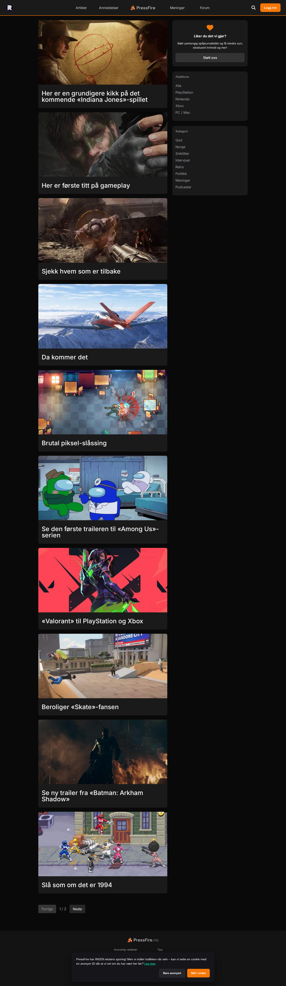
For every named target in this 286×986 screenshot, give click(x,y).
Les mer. (150, 963)
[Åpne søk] (253, 7)
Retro (179, 167)
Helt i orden (198, 973)
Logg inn (270, 7)
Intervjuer (182, 160)
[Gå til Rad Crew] (9, 8)
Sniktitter (182, 153)
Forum (205, 8)
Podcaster (183, 187)
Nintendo (182, 99)
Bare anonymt (172, 973)
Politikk (181, 174)
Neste (77, 909)
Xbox (179, 106)
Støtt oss (210, 57)
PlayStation (184, 92)
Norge (180, 147)
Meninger (177, 8)
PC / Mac (182, 112)
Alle (178, 86)
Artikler (81, 8)
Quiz (179, 140)
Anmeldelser (109, 8)
